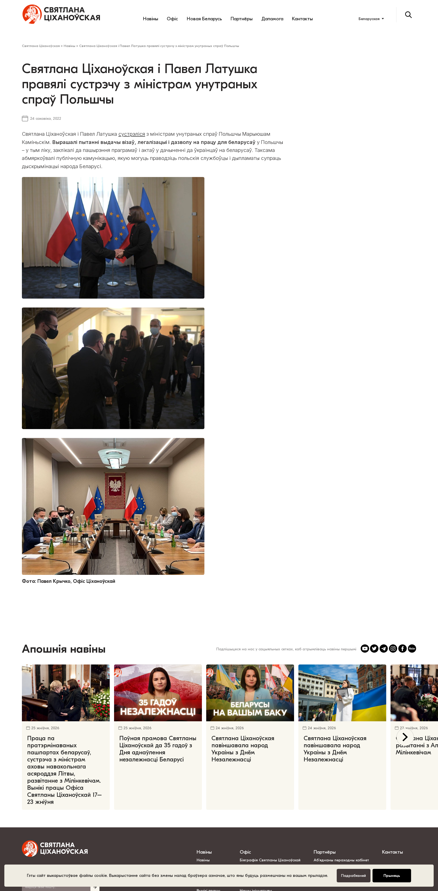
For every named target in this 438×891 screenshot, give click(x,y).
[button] (405, 737)
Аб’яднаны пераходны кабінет (341, 860)
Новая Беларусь (204, 18)
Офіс (172, 18)
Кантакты (302, 18)
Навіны (150, 18)
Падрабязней (353, 875)
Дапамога (272, 18)
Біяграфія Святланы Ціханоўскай (270, 860)
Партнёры (242, 18)
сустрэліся (131, 134)
